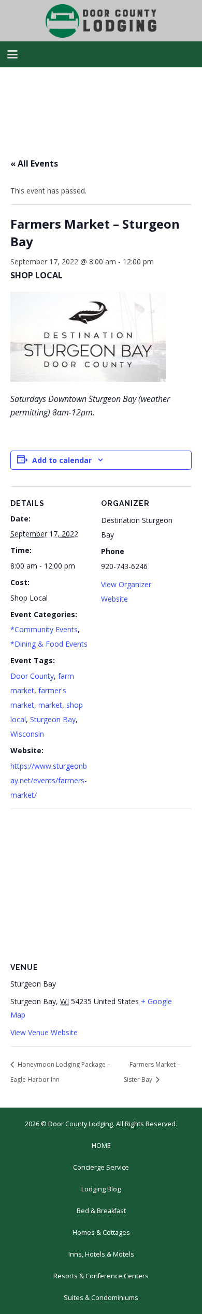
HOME (101, 1145)
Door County (32, 676)
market (50, 705)
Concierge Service (101, 1167)
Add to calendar (62, 460)
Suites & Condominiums (101, 1297)
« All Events (34, 163)
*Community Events (44, 629)
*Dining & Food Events (49, 644)
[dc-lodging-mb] (101, 21)
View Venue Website (44, 1032)
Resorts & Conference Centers (101, 1276)
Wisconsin (27, 734)
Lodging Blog (101, 1189)
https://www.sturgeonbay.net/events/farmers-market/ (48, 780)
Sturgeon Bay (53, 719)
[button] (12, 54)
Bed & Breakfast (101, 1210)
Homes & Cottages (101, 1232)
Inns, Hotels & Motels (101, 1254)
